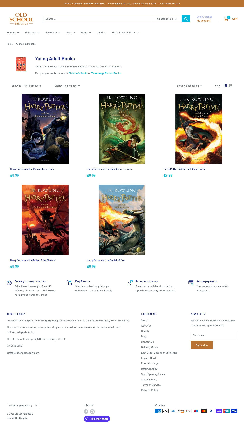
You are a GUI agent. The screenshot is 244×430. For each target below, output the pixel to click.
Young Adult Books (26, 43)
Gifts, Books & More (123, 32)
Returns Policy (149, 390)
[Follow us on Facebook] (86, 411)
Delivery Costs (149, 347)
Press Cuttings (149, 363)
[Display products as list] (230, 85)
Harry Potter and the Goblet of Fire (106, 260)
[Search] (186, 18)
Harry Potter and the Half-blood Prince (185, 168)
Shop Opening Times (153, 374)
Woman (11, 32)
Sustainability (149, 379)
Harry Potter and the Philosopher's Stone (32, 168)
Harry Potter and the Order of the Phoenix (32, 260)
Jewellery (51, 32)
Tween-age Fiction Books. (106, 73)
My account (203, 20)
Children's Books (78, 73)
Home (84, 32)
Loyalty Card (148, 357)
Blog (143, 336)
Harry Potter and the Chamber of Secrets (109, 168)
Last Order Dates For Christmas (159, 352)
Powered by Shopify (17, 418)
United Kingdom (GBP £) (20, 405)
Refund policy (149, 368)
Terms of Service (151, 384)
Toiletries (30, 32)
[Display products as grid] (225, 85)
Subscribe (202, 345)
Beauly (145, 330)
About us (146, 325)
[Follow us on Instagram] (92, 411)
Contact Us (147, 341)
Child (100, 32)
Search (145, 320)
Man (68, 32)
